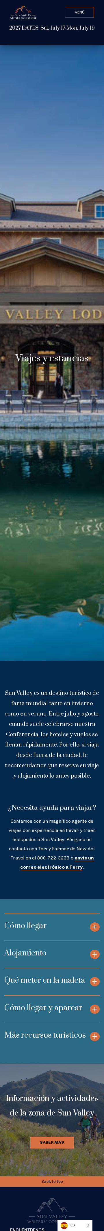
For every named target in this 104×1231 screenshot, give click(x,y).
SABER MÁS (52, 1142)
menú (79, 12)
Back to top (52, 1181)
